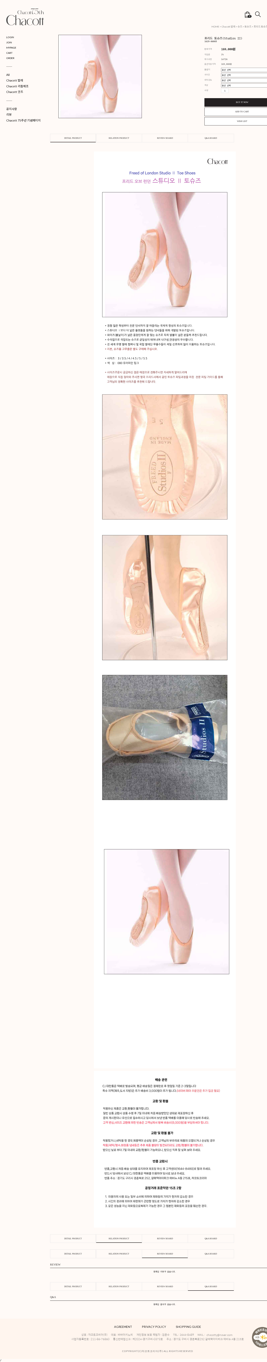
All (8, 74)
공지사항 (11, 109)
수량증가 (231, 90)
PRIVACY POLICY (154, 1326)
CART (9, 52)
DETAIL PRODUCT (73, 138)
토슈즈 (247, 26)
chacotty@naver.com (220, 1335)
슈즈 (240, 26)
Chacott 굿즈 (14, 92)
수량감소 (237, 90)
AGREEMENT (123, 1326)
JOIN (9, 42)
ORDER (10, 58)
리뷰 (9, 114)
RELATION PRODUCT (119, 138)
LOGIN (10, 37)
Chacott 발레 (14, 80)
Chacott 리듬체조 (17, 86)
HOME (215, 26)
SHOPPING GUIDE (188, 1326)
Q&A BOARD (211, 138)
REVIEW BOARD (165, 138)
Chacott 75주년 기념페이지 (23, 120)
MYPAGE (11, 47)
